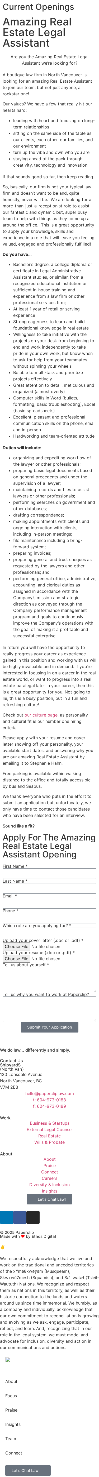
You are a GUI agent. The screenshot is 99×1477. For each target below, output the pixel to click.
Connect (13, 1453)
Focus (11, 1395)
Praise (11, 1410)
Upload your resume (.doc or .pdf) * (39, 952)
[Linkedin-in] (6, 1217)
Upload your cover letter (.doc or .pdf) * (43, 940)
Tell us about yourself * (26, 965)
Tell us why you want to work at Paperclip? (46, 994)
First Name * (15, 866)
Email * (10, 896)
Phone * (10, 911)
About (11, 1381)
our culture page (41, 715)
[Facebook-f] (19, 1217)
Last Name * (15, 881)
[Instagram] (33, 1217)
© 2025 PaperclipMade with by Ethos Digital (28, 1234)
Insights (13, 1424)
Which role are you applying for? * (37, 925)
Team (10, 1438)
